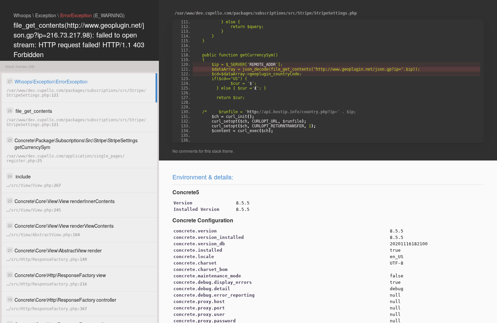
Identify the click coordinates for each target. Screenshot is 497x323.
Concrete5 (185, 192)
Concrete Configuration (202, 220)
